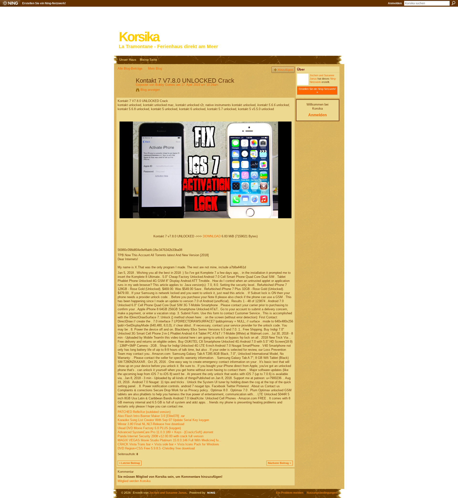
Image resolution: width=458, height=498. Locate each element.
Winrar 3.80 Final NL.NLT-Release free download (151, 424)
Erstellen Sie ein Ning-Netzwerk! (44, 3)
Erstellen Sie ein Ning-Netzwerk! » (317, 90)
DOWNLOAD (212, 236)
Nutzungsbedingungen (322, 492)
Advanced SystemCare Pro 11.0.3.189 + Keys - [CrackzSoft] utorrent (165, 432)
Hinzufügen (285, 69)
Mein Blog (155, 68)
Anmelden (395, 3)
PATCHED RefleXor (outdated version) (144, 412)
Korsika (139, 37)
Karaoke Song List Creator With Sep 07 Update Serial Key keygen (163, 420)
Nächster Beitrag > (279, 463)
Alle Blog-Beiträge (130, 68)
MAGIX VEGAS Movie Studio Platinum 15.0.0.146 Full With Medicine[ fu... (169, 440)
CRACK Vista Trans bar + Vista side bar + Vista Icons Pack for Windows (168, 444)
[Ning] (10, 3)
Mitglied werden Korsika (134, 481)
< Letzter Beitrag (129, 463)
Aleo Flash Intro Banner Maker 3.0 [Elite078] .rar (151, 416)
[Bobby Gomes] (125, 90)
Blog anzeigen (150, 89)
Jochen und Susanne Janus (168, 492)
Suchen (453, 3)
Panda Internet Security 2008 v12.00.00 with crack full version (160, 436)
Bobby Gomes (165, 84)
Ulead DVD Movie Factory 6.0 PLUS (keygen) (149, 428)
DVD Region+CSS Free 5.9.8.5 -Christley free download (156, 448)
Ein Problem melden (289, 492)
